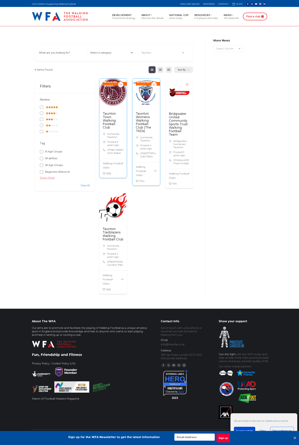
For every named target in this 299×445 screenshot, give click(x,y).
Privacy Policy (40, 363)
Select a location (151, 52)
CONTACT (223, 4)
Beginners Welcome (57, 171)
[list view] (160, 69)
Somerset (113, 133)
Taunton (112, 137)
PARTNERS (209, 4)
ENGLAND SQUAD (190, 4)
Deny (263, 430)
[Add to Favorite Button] (120, 84)
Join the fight (227, 354)
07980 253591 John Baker (115, 151)
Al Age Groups (53, 151)
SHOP (239, 4)
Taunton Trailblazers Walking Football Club (113, 234)
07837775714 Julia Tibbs (148, 155)
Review (45, 99)
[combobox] (111, 52)
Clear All (85, 185)
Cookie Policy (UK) (64, 363)
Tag (42, 143)
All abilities (51, 158)
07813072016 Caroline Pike (115, 263)
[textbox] (100, 52)
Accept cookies (244, 430)
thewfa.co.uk (175, 384)
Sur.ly (181, 391)
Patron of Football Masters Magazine (55, 398)
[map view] (168, 69)
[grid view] (152, 69)
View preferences (282, 430)
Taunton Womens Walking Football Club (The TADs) (143, 122)
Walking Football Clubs (113, 165)
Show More (47, 177)
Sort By (182, 69)
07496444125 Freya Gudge (181, 162)
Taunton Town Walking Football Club (109, 120)
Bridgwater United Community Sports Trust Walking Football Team (178, 124)
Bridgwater (180, 141)
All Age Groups (54, 165)
